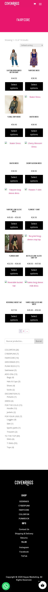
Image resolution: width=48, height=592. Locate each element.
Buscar (39, 341)
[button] (6, 586)
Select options (14, 86)
